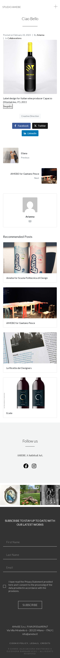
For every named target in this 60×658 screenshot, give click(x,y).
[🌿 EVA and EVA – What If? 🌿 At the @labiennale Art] (30, 495)
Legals (34, 643)
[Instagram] (34, 465)
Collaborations (15, 38)
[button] (56, 6)
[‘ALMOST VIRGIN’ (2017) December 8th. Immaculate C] (10, 495)
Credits (45, 643)
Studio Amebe (11, 6)
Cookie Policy (19, 643)
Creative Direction (30, 116)
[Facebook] (25, 465)
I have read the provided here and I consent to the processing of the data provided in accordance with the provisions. (30, 586)
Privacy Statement (33, 581)
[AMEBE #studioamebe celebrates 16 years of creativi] (50, 495)
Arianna (40, 35)
